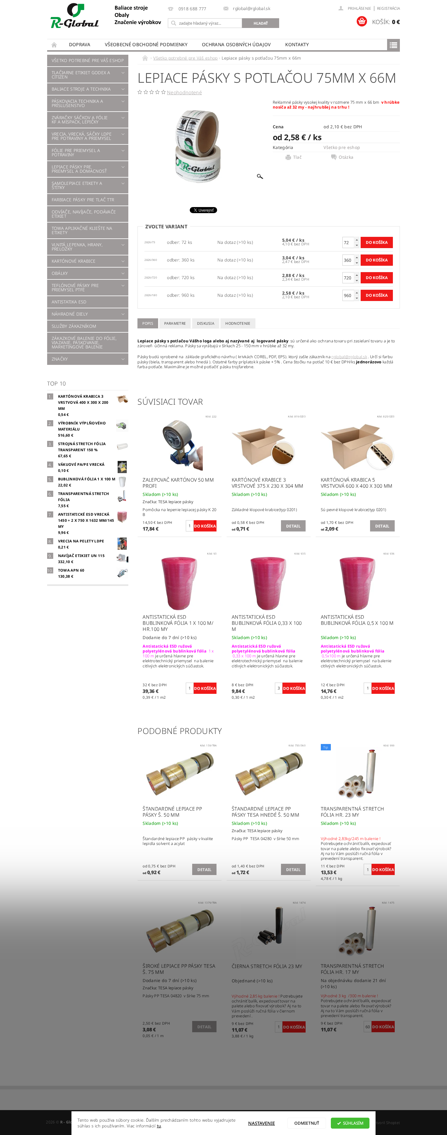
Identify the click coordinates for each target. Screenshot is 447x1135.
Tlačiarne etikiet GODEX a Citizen (81, 75)
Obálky (60, 273)
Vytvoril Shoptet (386, 1122)
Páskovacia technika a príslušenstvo (77, 103)
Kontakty (297, 44)
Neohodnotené (184, 92)
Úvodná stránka (54, 44)
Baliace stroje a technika (81, 89)
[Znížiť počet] (356, 245)
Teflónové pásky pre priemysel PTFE (75, 287)
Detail (293, 526)
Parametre (175, 323)
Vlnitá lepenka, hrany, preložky (77, 247)
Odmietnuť (306, 1123)
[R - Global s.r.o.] (106, 16)
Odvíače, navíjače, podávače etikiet (84, 214)
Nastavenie (261, 1123)
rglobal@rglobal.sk (349, 356)
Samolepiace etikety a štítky (77, 185)
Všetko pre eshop (342, 147)
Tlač (297, 157)
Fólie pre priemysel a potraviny (76, 152)
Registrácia (388, 8)
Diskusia (206, 323)
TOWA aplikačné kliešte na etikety (82, 230)
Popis (147, 323)
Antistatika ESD (69, 302)
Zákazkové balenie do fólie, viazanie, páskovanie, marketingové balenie (84, 342)
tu (159, 1126)
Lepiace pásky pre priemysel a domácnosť (79, 169)
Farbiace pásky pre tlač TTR (83, 199)
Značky (60, 359)
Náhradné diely (70, 314)
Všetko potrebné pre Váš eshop (88, 60)
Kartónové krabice (73, 261)
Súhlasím (353, 1123)
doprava (79, 44)
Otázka (346, 157)
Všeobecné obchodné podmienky (146, 44)
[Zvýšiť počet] (356, 240)
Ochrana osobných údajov (236, 44)
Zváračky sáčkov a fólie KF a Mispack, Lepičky (80, 120)
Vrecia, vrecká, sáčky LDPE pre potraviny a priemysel (82, 136)
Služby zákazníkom (74, 326)
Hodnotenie (237, 323)
